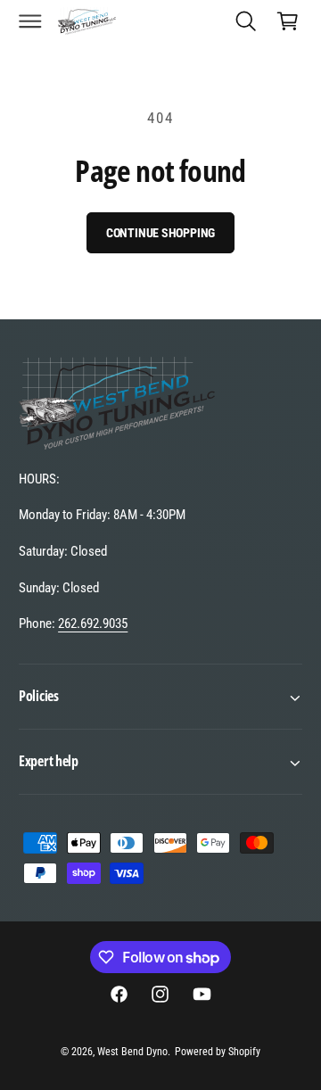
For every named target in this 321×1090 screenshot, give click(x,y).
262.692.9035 (93, 623)
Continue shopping (161, 233)
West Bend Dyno (132, 1051)
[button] (30, 20)
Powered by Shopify (217, 1051)
